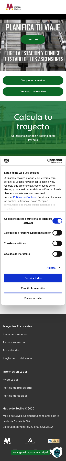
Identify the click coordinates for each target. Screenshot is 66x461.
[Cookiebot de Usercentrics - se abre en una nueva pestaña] (47, 160)
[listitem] (33, 342)
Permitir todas (33, 278)
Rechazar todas (33, 298)
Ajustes (51, 267)
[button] (33, 326)
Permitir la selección (33, 288)
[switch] (57, 233)
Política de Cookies (24, 197)
